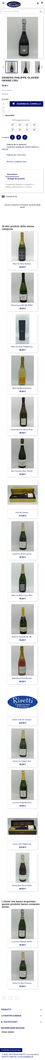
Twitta (18, 137)
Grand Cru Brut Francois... (22, 554)
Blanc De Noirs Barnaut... (22, 264)
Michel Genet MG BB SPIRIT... (22, 305)
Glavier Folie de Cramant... (22, 720)
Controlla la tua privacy (11, 1050)
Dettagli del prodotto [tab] (16, 179)
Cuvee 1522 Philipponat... (22, 844)
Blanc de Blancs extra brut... (22, 595)
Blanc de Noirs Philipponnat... (22, 347)
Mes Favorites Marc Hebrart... (22, 471)
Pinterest (24, 137)
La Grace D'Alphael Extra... (22, 802)
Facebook (4, 998)
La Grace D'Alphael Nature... (22, 942)
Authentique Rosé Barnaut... (22, 678)
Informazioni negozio (12, 1028)
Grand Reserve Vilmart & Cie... (22, 430)
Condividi (12, 137)
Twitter (10, 998)
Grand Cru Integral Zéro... (22, 761)
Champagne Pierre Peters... (22, 885)
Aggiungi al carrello (26, 103)
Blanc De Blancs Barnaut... (22, 388)
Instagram (17, 998)
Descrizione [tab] (12, 174)
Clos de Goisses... (22, 512)
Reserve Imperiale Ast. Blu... (22, 637)
